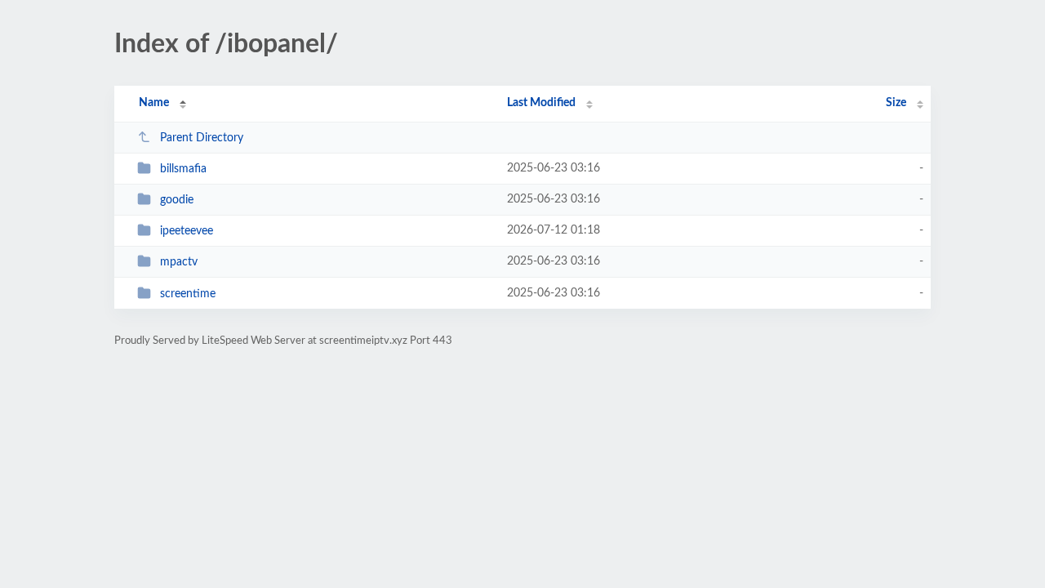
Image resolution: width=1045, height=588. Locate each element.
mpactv (179, 262)
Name (154, 103)
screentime (188, 294)
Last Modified (541, 103)
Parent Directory (201, 138)
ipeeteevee (186, 231)
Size (896, 103)
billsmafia (183, 169)
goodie (176, 200)
